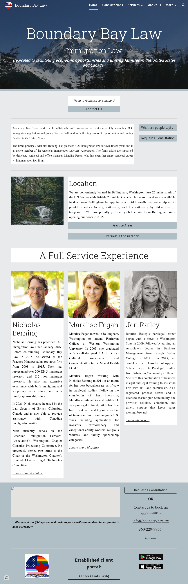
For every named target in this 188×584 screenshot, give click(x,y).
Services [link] (134, 5)
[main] (94, 45)
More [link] (169, 5)
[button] (183, 5)
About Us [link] (154, 5)
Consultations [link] (112, 5)
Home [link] (93, 5)
